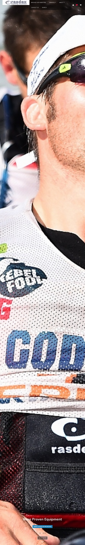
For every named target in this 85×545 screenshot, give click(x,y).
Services (52, 2)
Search (44, 7)
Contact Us (35, 7)
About (61, 2)
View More (42, 538)
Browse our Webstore (38, 2)
